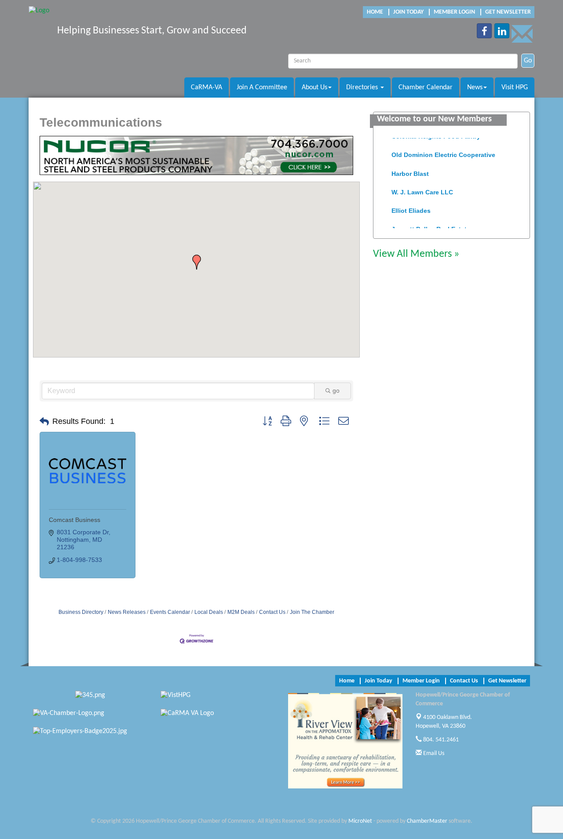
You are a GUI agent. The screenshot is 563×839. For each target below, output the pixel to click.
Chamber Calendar (425, 87)
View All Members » (416, 254)
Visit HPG (514, 87)
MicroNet (360, 821)
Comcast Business (74, 519)
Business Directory (80, 612)
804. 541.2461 (440, 740)
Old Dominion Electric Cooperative (443, 150)
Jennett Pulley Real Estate (430, 225)
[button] (196, 262)
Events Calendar (170, 612)
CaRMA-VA (206, 87)
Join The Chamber (312, 612)
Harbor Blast (410, 169)
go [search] (336, 390)
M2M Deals (241, 612)
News (475, 87)
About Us (314, 87)
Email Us (433, 753)
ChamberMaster (427, 821)
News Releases (127, 612)
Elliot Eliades (411, 206)
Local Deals (208, 612)
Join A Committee (262, 87)
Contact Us (272, 612)
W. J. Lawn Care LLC (422, 188)
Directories (363, 87)
